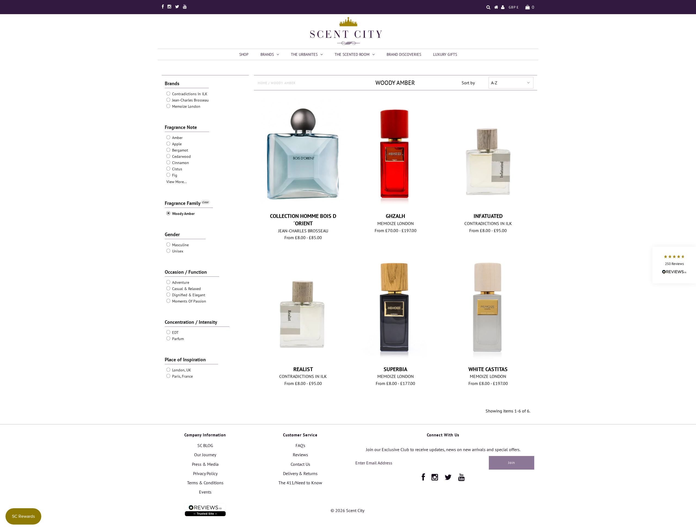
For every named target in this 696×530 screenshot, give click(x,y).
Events (205, 492)
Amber (177, 137)
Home (262, 83)
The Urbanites (304, 54)
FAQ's (300, 445)
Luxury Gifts (445, 54)
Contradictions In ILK (189, 93)
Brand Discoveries (404, 54)
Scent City (355, 510)
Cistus (176, 169)
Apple (176, 143)
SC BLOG (205, 445)
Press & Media (205, 464)
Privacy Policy (205, 473)
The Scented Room (352, 54)
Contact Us (300, 464)
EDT (175, 332)
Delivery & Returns (300, 473)
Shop (243, 54)
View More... (176, 181)
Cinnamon (180, 162)
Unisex (177, 251)
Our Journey (205, 454)
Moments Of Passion (188, 301)
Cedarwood (181, 156)
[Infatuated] (488, 154)
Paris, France (182, 376)
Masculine (180, 244)
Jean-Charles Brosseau (190, 100)
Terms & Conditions (205, 482)
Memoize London (185, 106)
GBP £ (514, 7)
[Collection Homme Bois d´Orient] (303, 152)
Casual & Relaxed (186, 288)
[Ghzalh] (395, 152)
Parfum (177, 338)
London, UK (181, 370)
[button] (674, 265)
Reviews (300, 454)
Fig (174, 175)
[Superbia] (395, 306)
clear (205, 202)
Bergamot (179, 150)
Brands (267, 54)
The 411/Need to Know (300, 482)
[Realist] (303, 308)
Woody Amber (183, 213)
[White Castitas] (488, 306)
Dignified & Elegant (188, 294)
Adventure (180, 282)
